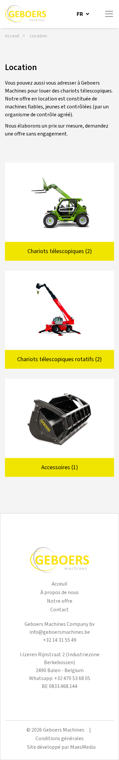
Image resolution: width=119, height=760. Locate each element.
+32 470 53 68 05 (72, 678)
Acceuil (12, 36)
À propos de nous (59, 592)
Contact (59, 609)
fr (80, 14)
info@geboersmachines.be (59, 632)
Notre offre (59, 601)
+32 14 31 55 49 (59, 640)
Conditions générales (59, 738)
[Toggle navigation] (109, 14)
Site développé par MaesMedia (61, 747)
